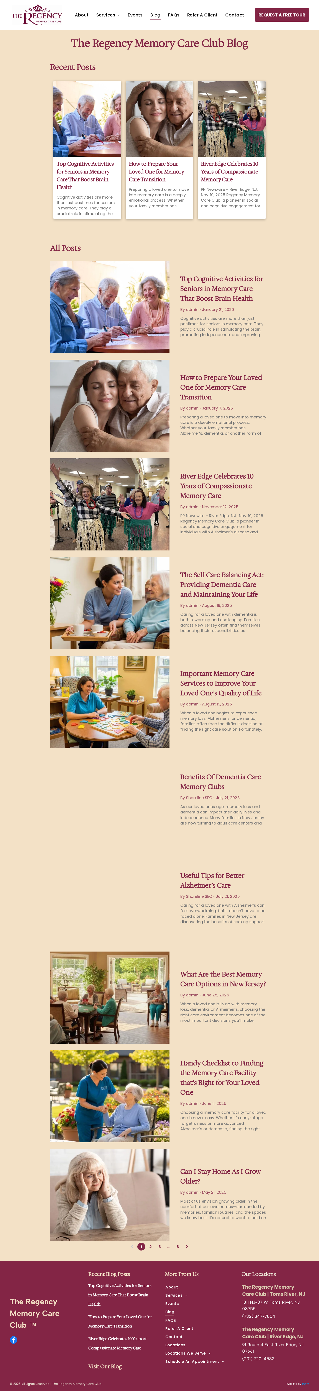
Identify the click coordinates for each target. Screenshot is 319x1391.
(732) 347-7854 (258, 1316)
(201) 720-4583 (258, 1358)
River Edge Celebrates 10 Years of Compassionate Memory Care (229, 171)
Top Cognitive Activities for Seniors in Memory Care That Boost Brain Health (85, 175)
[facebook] (13, 1340)
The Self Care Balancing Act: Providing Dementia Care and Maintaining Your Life (222, 584)
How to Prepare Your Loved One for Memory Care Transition (156, 171)
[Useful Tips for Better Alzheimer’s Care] (109, 899)
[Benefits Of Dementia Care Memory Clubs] (109, 800)
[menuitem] (81, 15)
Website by (293, 1383)
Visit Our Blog (105, 1366)
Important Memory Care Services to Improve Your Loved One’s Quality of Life (221, 683)
